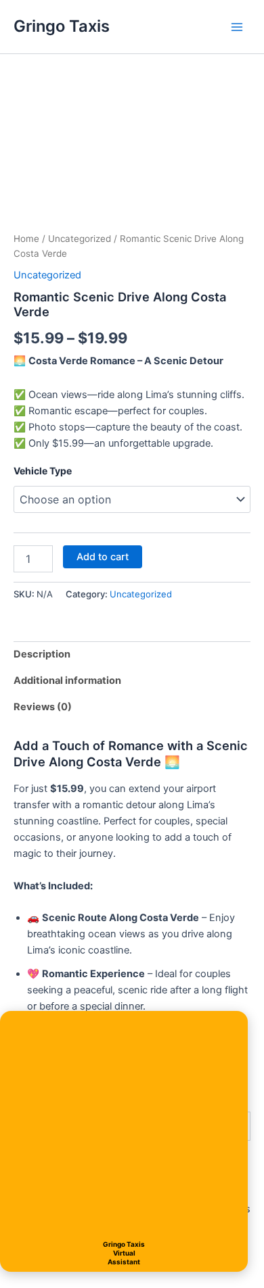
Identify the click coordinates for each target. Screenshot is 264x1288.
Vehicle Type (43, 470)
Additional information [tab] (67, 680)
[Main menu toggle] (236, 26)
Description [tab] (42, 654)
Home (26, 238)
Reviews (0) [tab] (43, 707)
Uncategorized (79, 238)
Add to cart (102, 557)
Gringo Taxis (62, 26)
